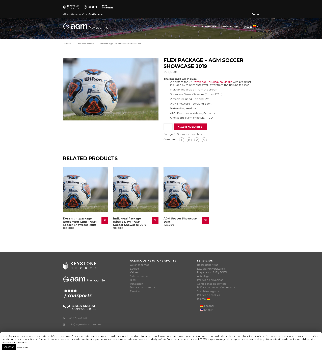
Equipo (134, 268)
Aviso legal (203, 276)
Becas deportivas (207, 264)
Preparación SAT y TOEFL (212, 272)
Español (208, 305)
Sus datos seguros (208, 291)
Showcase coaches (85, 43)
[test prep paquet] (110, 89)
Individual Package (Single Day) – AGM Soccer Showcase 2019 (129, 222)
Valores (134, 272)
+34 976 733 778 (77, 317)
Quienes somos (139, 264)
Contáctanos (95, 14)
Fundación (136, 283)
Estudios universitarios (211, 268)
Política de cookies (208, 295)
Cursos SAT (209, 26)
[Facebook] (181, 139)
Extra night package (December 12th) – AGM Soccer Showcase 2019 (80, 222)
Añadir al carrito (190, 126)
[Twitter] (196, 139)
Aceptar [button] (9, 346)
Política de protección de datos (216, 287)
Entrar (255, 14)
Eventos (135, 291)
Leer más (22, 347)
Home (193, 26)
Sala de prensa (139, 276)
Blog (133, 279)
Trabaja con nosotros (142, 287)
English (208, 309)
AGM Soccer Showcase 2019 (180, 220)
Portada (67, 43)
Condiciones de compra (212, 283)
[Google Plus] (189, 139)
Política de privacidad (210, 279)
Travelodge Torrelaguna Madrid (212, 81)
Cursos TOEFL (230, 26)
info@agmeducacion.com (85, 324)
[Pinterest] (204, 139)
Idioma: (248, 27)
